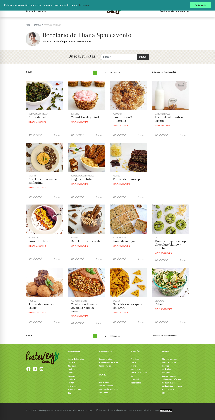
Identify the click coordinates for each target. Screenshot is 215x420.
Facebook (72, 379)
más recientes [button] (170, 72)
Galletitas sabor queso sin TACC (128, 306)
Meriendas (166, 369)
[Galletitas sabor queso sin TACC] (128, 282)
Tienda (70, 372)
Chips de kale (38, 117)
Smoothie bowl (39, 241)
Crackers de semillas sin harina (43, 181)
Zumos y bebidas (169, 376)
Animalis (71, 376)
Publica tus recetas (36, 11)
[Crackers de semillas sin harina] (44, 157)
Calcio (133, 362)
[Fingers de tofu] (86, 157)
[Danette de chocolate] (86, 219)
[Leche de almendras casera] (171, 95)
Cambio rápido (105, 366)
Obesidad (135, 379)
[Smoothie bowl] (44, 219)
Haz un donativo (74, 389)
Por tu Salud (104, 382)
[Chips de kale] (44, 95)
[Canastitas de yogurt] (86, 95)
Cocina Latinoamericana (172, 386)
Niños (133, 376)
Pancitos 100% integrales (122, 119)
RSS (69, 393)
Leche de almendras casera (169, 119)
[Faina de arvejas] (128, 219)
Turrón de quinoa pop (128, 179)
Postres (165, 366)
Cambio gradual (105, 359)
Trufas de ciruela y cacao (41, 306)
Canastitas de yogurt (85, 117)
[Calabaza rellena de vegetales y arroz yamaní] (86, 282)
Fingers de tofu (81, 179)
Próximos (114, 72)
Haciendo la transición (108, 362)
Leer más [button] (84, 5)
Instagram (72, 386)
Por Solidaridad (105, 393)
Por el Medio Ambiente (108, 389)
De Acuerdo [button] (200, 5)
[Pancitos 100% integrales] (128, 95)
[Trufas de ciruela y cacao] (44, 282)
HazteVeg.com (74, 351)
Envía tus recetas (169, 389)
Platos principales (169, 359)
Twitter (71, 383)
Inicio (28, 25)
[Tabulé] (171, 282)
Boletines (72, 366)
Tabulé (159, 304)
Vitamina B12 (136, 369)
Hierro (133, 366)
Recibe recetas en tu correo (174, 11)
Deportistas (136, 383)
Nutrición (135, 351)
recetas (37, 25)
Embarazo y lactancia (139, 372)
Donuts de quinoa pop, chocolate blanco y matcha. (170, 244)
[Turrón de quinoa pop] (128, 157)
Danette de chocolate (86, 241)
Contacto (71, 362)
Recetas (165, 351)
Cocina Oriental (168, 383)
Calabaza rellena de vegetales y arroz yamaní (84, 307)
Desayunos (167, 372)
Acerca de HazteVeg (76, 359)
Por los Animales (106, 386)
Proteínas (135, 359)
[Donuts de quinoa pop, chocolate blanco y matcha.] (171, 219)
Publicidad (72, 369)
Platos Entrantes (169, 362)
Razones (103, 375)
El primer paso (105, 351)
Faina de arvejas (124, 241)
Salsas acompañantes (171, 379)
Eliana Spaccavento (37, 122)
